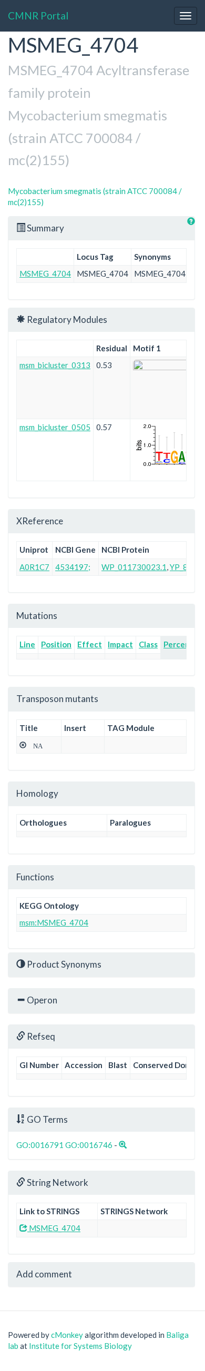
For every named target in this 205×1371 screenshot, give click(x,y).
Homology (37, 793)
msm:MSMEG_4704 (53, 922)
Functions (35, 876)
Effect (89, 644)
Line (27, 644)
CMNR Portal (38, 15)
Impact (120, 644)
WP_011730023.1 (134, 567)
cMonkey (67, 1334)
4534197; (72, 567)
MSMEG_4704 (45, 273)
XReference (39, 520)
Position (56, 644)
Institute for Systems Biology (80, 1345)
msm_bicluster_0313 (54, 365)
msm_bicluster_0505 (54, 427)
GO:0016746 (88, 1145)
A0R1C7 (34, 567)
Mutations (36, 615)
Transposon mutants (57, 698)
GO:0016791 (40, 1145)
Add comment (44, 1273)
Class (148, 644)
